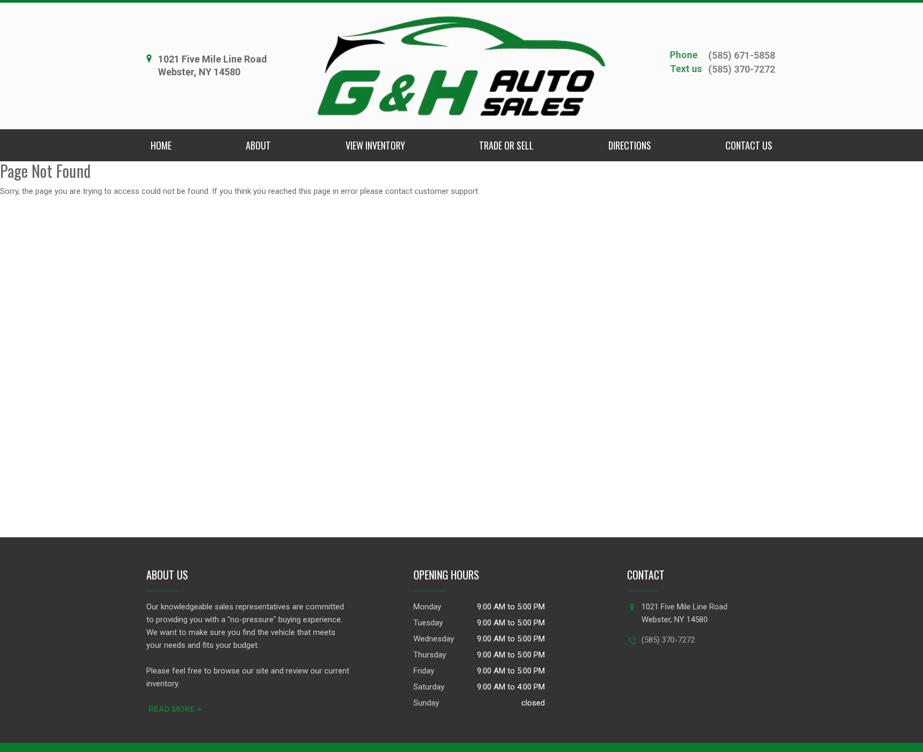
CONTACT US (748, 145)
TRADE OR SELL (506, 145)
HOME (161, 145)
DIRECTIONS (629, 145)
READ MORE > (175, 709)
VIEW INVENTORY (375, 145)
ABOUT (258, 145)
